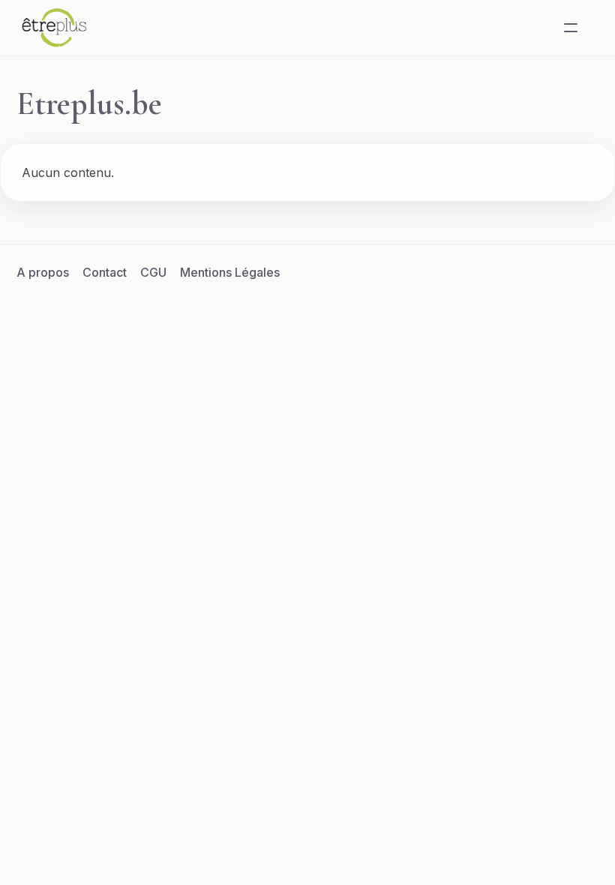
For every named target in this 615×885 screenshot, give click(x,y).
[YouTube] (584, 272)
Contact (104, 272)
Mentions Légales (230, 272)
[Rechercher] (534, 28)
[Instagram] (548, 272)
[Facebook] (476, 272)
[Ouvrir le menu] (570, 28)
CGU (153, 272)
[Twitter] (512, 272)
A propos (42, 272)
